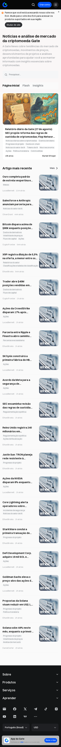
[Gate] (5, 4)
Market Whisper (49, 156)
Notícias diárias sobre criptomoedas (21, 141)
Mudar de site (13, 25)
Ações (8, 151)
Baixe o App (51, 740)
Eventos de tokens (46, 141)
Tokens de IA (32, 147)
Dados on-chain (33, 144)
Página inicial (11, 85)
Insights (38, 85)
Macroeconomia (47, 147)
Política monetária (21, 151)
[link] (30, 142)
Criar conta (45, 4)
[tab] (11, 85)
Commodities (37, 151)
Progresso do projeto (15, 144)
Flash (26, 85)
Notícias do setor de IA (15, 147)
